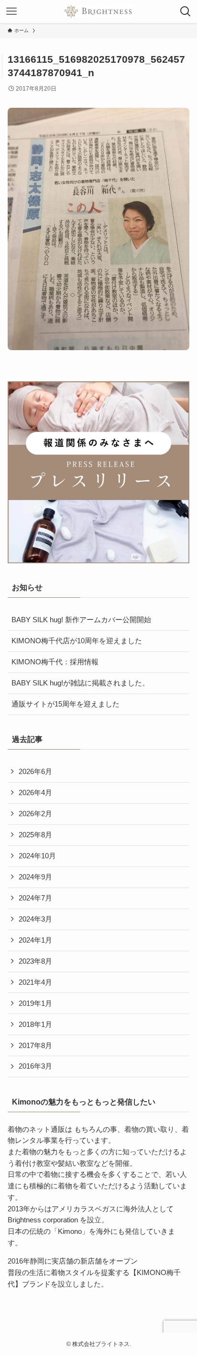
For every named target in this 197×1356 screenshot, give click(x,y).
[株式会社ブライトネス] (98, 11)
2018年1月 (35, 1024)
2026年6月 (35, 771)
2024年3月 (35, 919)
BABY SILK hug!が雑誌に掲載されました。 (80, 683)
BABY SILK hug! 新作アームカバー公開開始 (81, 620)
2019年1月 (35, 1003)
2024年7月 (35, 898)
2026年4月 (35, 793)
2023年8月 (35, 961)
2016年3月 (35, 1066)
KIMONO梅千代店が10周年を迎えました (76, 641)
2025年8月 (35, 835)
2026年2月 (35, 814)
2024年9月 (35, 877)
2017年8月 (35, 1045)
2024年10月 (37, 856)
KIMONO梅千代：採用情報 (54, 662)
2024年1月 (35, 940)
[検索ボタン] (185, 11)
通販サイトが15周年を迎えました (65, 704)
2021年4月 (35, 982)
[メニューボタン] (11, 11)
